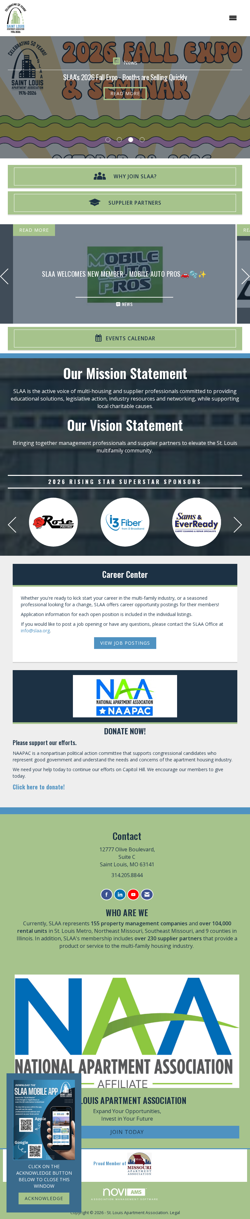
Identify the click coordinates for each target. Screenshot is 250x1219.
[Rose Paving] (53, 522)
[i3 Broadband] (125, 522)
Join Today (127, 1132)
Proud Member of (110, 1163)
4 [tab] (142, 139)
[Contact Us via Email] (147, 894)
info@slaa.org (35, 630)
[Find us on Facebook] (107, 894)
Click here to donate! (39, 786)
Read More (125, 93)
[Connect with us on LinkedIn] (120, 894)
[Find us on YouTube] (133, 894)
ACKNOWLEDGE (44, 1198)
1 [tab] (107, 139)
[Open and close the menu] (135, 17)
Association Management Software (125, 1199)
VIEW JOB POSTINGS (125, 643)
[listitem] (125, 97)
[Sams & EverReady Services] (197, 522)
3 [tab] (130, 139)
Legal (175, 1212)
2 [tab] (119, 139)
